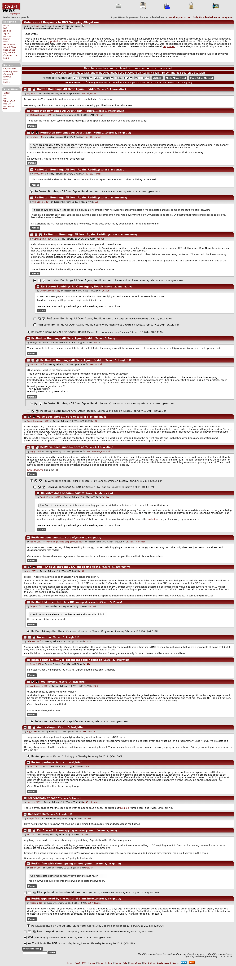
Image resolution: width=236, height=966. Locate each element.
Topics (6, 33)
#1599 (106, 291)
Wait (31, 937)
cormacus (121, 403)
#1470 (87, 664)
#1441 (95, 342)
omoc (115, 411)
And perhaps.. (47, 727)
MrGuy (108, 892)
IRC (4, 96)
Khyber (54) (33, 93)
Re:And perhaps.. (42, 756)
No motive (44, 637)
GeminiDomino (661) (43, 239)
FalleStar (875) (34, 641)
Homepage (97, 451)
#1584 (96, 202)
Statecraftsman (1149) (41, 115)
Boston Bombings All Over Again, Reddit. (66, 89)
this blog (124, 808)
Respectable (37, 814)
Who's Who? (9, 101)
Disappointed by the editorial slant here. (62, 892)
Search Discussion (193, 72)
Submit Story (9, 47)
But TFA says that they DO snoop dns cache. (69, 566)
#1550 (130, 542)
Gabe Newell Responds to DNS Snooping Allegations (61, 22)
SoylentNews (11, 8)
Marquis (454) (33, 818)
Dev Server (8, 106)
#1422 (82, 571)
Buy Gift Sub (9, 52)
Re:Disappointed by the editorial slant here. (63, 898)
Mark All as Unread (201, 78)
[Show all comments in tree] (34, 89)
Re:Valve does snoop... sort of (62, 447)
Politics (6, 82)
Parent (32, 126)
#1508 (86, 818)
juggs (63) (32, 731)
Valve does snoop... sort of (56, 416)
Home (69, 963)
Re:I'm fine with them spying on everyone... (63, 863)
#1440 (85, 766)
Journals (7, 31)
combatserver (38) (39, 686)
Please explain (46, 931)
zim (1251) (32, 834)
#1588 (99, 239)
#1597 (89, 903)
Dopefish (38, 26)
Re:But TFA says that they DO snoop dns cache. (65, 602)
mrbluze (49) (36, 137)
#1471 (86, 802)
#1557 (91, 606)
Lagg (121, 318)
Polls (5, 42)
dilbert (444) (36, 868)
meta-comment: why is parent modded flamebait (66, 659)
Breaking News (10, 71)
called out (153, 519)
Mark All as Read (176, 78)
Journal (93, 93)
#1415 (98, 115)
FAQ (5, 28)
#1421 (95, 421)
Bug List (7, 104)
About (6, 25)
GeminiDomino (127, 280)
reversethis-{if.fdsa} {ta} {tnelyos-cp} (63, 542)
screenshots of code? (43, 798)
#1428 (89, 174)
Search (6, 39)
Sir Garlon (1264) (41, 202)
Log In (6, 58)
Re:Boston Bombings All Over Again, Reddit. (63, 110)
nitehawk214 (56, 937)
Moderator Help (32, 949)
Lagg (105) (35, 451)
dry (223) (38, 174)
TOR (5, 109)
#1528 (94, 686)
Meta (5, 79)
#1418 (89, 137)
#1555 (83, 834)
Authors (7, 36)
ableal (109, 191)
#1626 (88, 868)
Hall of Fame (9, 44)
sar (109, 631)
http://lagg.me (35, 470)
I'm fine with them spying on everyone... (66, 830)
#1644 (106, 497)
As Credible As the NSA (42, 943)
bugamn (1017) (38, 606)
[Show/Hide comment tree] (29, 89)
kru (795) (31, 571)
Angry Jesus (108, 332)
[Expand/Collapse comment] (25, 89)
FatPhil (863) (36, 542)
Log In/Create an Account (136, 72)
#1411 (84, 93)
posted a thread (59, 41)
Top (157, 72)
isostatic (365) (37, 364)
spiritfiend (75, 721)
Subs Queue (9, 50)
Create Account (10, 55)
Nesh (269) (35, 664)
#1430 (83, 731)
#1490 (90, 364)
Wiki (5, 98)
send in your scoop (180, 17)
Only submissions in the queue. (213, 17)
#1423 (87, 641)
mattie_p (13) (33, 802)
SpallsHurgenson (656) (38, 421)
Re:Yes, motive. (44, 721)
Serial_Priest (80, 943)
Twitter (6, 93)
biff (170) (34, 766)
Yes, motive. (49, 681)
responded (169, 46)
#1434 (87, 451)
